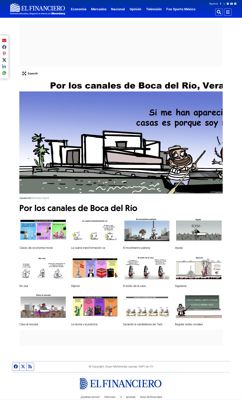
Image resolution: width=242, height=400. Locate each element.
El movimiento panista (136, 248)
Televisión (154, 9)
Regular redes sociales (189, 324)
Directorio (110, 397)
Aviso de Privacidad (151, 397)
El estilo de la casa (134, 286)
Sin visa (23, 286)
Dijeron (75, 286)
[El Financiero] (38, 9)
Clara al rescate (28, 324)
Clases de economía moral (35, 248)
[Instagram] (228, 3)
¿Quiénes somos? (90, 397)
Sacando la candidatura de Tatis (142, 324)
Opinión (135, 9)
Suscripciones (127, 397)
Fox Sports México (180, 9)
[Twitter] (225, 3)
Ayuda (179, 248)
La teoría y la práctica (84, 324)
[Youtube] (232, 3)
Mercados (98, 9)
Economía (78, 9)
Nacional (118, 9)
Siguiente (181, 286)
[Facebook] (221, 3)
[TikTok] (236, 3)
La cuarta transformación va (88, 248)
